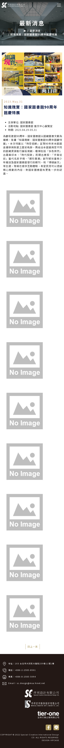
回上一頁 (32, 646)
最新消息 (35, 30)
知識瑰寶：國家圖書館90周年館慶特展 (33, 34)
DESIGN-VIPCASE (50, 740)
